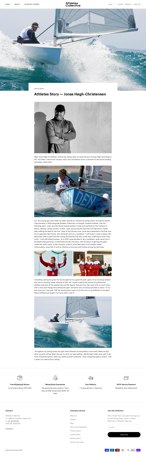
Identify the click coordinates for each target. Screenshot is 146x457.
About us (73, 416)
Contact (73, 419)
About (17, 4)
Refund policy (75, 438)
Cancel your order (77, 442)
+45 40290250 (13, 421)
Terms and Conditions (78, 427)
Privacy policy (75, 431)
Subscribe (124, 435)
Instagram (9, 428)
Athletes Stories (31, 4)
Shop (7, 4)
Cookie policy (75, 434)
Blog (72, 423)
